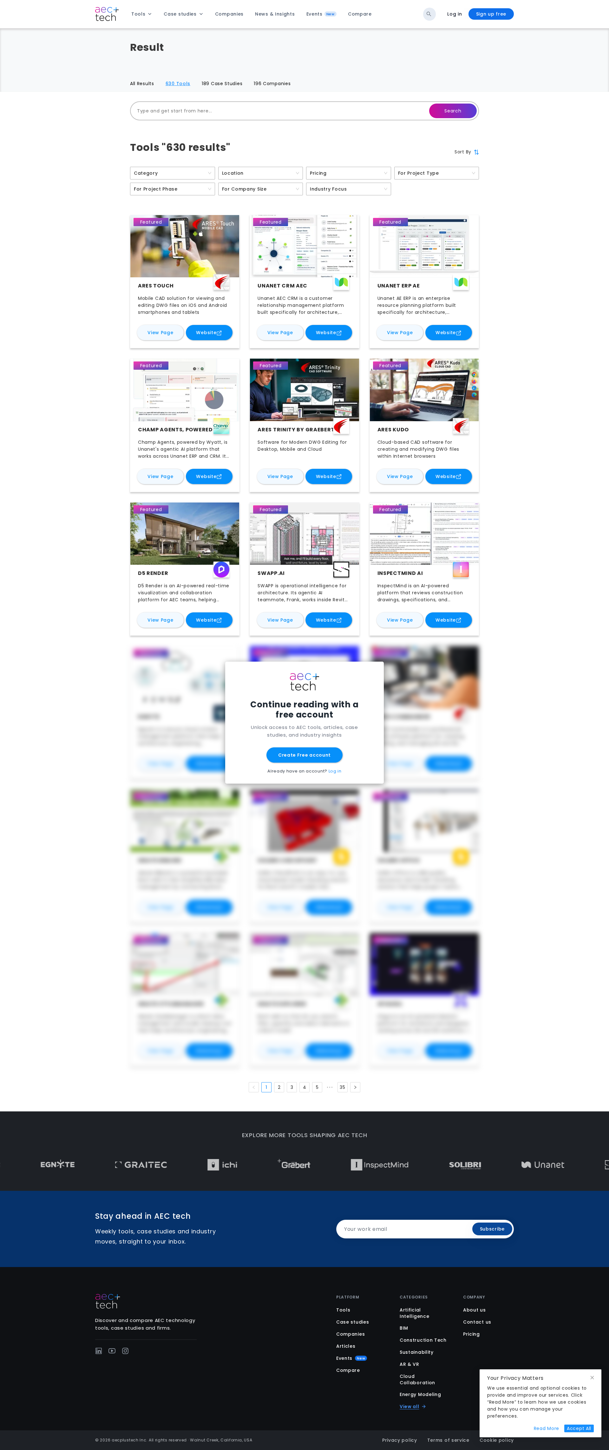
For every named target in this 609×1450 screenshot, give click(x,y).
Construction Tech (423, 1340)
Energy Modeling (420, 1394)
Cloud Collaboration (417, 1379)
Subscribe (492, 1229)
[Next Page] (355, 1087)
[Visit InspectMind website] (307, 1164)
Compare (348, 1370)
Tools (343, 1310)
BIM (404, 1328)
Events (350, 1358)
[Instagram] (125, 1350)
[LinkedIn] (98, 1350)
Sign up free (491, 14)
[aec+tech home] (107, 14)
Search (452, 111)
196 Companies (272, 83)
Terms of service (448, 1440)
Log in (454, 14)
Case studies (352, 1322)
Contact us (477, 1322)
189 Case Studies (222, 83)
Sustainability (417, 1352)
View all (409, 1406)
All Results (142, 83)
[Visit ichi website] (150, 1164)
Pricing (471, 1334)
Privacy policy (399, 1440)
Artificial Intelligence (414, 1313)
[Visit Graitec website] (69, 1164)
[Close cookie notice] (592, 1377)
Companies (350, 1334)
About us (474, 1310)
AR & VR (409, 1364)
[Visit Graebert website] (221, 1164)
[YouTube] (111, 1350)
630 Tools (178, 83)
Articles (346, 1346)
